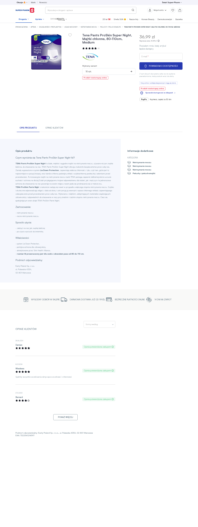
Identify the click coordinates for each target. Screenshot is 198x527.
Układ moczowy (71, 27)
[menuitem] (23, 19)
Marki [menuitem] (33, 2)
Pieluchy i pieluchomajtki (110, 27)
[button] (58, 19)
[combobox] (90, 10)
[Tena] (90, 57)
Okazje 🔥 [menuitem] (21, 2)
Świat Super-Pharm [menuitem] (171, 2)
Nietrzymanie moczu (89, 27)
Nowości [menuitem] (43, 2)
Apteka (33, 27)
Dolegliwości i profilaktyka (50, 27)
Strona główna (21, 27)
